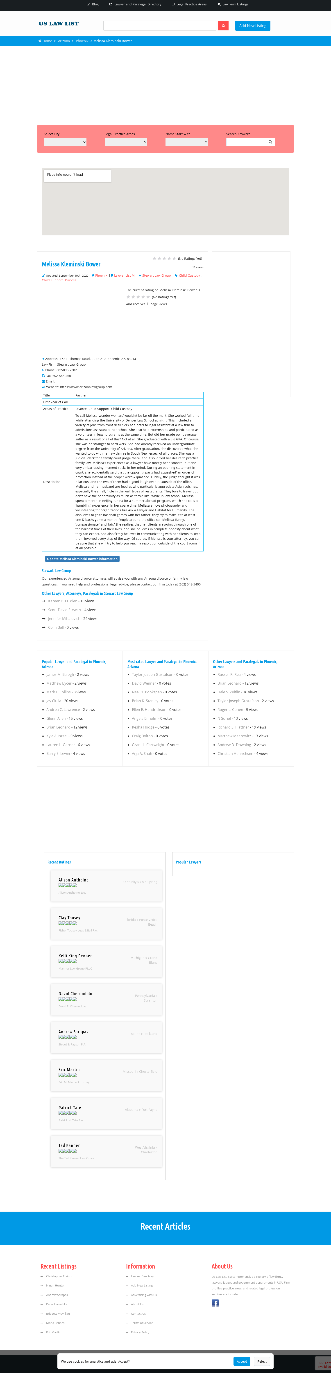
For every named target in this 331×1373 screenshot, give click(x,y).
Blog (95, 4)
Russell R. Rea (229, 674)
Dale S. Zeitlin (229, 692)
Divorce (70, 280)
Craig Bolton (142, 735)
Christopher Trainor (59, 1276)
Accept (242, 1361)
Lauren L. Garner (60, 744)
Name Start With (178, 134)
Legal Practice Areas (191, 4)
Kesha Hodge (143, 727)
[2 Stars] (159, 258)
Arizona (64, 41)
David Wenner (144, 683)
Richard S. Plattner (233, 727)
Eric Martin (53, 1332)
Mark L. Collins (58, 692)
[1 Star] (154, 258)
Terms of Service (142, 1323)
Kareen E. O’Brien (62, 601)
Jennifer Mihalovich (64, 618)
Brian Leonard (58, 727)
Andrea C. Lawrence (63, 709)
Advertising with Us (144, 1295)
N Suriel (224, 718)
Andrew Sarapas (56, 1295)
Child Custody (189, 275)
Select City (51, 134)
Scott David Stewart (65, 609)
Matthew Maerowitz (234, 735)
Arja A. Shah (142, 753)
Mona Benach (55, 1323)
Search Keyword (238, 134)
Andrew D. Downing (234, 744)
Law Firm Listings (235, 4)
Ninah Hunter (55, 1285)
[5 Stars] (174, 258)
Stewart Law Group (156, 275)
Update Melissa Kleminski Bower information (82, 559)
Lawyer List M (124, 275)
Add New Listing (252, 25)
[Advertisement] (165, 84)
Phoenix (82, 41)
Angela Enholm (144, 718)
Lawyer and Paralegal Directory (137, 4)
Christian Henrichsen (235, 753)
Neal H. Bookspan (147, 692)
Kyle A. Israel (57, 735)
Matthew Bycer (59, 683)
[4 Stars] (169, 258)
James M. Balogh (60, 674)
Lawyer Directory (142, 1276)
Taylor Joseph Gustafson (152, 674)
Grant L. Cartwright (148, 744)
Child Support (52, 280)
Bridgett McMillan (57, 1314)
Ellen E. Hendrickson (149, 709)
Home (47, 41)
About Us (137, 1304)
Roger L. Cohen (230, 709)
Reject (262, 1361)
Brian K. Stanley (145, 700)
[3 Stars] (164, 258)
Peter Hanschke (56, 1304)
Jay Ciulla (53, 700)
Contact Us (138, 1314)
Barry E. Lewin (58, 753)
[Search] (223, 25)
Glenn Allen (56, 718)
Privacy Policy (140, 1332)
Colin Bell (56, 627)
